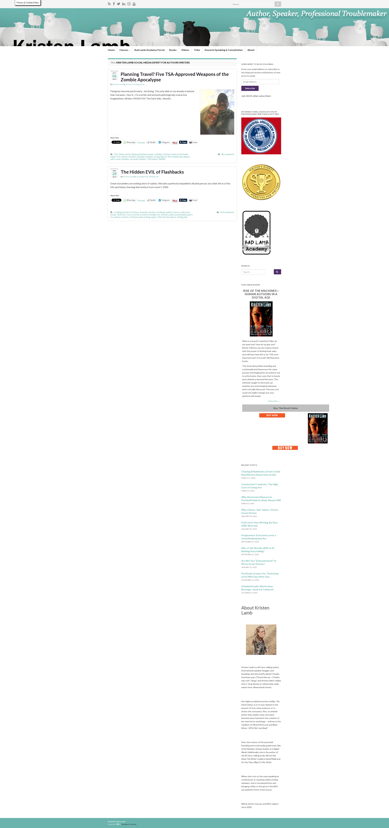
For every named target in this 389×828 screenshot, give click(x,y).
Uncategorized (138, 84)
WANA (162, 159)
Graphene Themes (129, 824)
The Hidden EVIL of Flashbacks (152, 172)
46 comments (227, 154)
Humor (128, 84)
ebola (128, 154)
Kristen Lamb (118, 84)
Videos (185, 49)
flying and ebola (138, 154)
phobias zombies (145, 156)
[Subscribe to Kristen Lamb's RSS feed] (109, 3)
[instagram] (129, 3)
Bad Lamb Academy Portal (149, 49)
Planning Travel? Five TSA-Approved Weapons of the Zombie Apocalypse (175, 76)
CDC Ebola (119, 154)
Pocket (141, 142)
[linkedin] (123, 3)
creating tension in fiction (126, 212)
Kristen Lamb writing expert (143, 217)
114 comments (227, 212)
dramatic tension (147, 212)
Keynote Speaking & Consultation (224, 49)
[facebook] (114, 3)
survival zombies (138, 159)
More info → (274, 401)
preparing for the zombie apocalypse (172, 156)
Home (111, 49)
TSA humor (152, 159)
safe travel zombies (119, 159)
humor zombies (154, 154)
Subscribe (250, 88)
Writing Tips (154, 176)
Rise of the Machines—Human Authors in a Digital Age (261, 294)
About (251, 49)
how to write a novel (137, 214)
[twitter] (118, 3)
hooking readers (165, 212)
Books (173, 49)
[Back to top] (382, 821)
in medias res (154, 214)
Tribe (197, 49)
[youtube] (134, 3)
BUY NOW (272, 415)
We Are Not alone (167, 217)
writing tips (182, 217)
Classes (124, 49)
